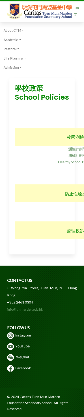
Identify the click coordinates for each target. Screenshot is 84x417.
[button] (15, 30)
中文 (76, 11)
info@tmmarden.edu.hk (25, 309)
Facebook (22, 368)
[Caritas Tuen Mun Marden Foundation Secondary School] (39, 11)
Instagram (22, 335)
